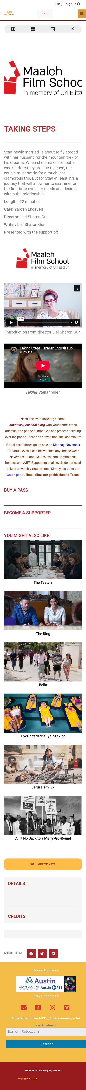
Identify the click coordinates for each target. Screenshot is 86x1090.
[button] (31, 953)
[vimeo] (68, 1007)
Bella (43, 685)
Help (45, 13)
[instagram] (53, 1007)
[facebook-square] (39, 1007)
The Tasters (43, 582)
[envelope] (24, 1007)
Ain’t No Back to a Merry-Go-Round (43, 838)
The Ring (43, 634)
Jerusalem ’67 (43, 787)
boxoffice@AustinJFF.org (27, 425)
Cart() (58, 4)
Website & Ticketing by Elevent (43, 1070)
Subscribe (46, 1044)
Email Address (46, 1025)
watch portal (15, 475)
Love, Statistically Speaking (43, 736)
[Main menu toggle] (82, 13)
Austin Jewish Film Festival (54, 1078)
